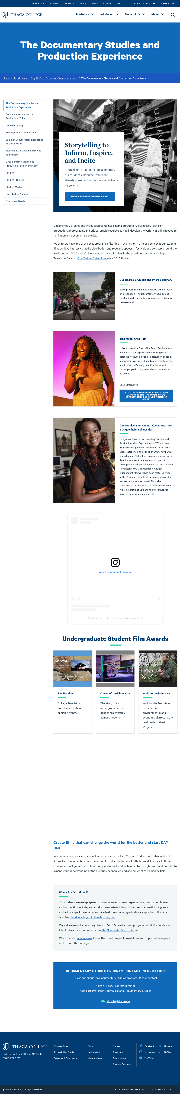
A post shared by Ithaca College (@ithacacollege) (115, 618)
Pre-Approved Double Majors (22, 132)
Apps (95, 3)
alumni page (84, 938)
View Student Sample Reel (89, 196)
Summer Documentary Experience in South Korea (24, 141)
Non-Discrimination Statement (133, 1089)
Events (69, 3)
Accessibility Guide (64, 1052)
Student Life (132, 14)
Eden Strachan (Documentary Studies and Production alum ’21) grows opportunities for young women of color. (146, 395)
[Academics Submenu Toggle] (93, 14)
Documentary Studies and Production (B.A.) (20, 116)
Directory (118, 1052)
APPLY (165, 3)
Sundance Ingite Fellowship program (92, 917)
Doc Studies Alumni (17, 194)
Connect (109, 3)
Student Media (14, 187)
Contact (117, 1046)
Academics (82, 14)
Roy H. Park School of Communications (54, 78)
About (155, 14)
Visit (90, 1046)
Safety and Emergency (65, 1058)
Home (6, 78)
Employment (119, 1058)
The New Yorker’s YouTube (117, 930)
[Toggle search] (172, 14)
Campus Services (122, 1064)
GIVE (137, 3)
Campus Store (61, 1046)
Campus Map (95, 1058)
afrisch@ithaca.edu (118, 1001)
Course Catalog (14, 125)
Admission (106, 14)
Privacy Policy (163, 1089)
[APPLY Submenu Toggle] (173, 3)
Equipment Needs (15, 201)
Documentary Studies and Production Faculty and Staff (22, 163)
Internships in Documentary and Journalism (23, 152)
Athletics (38, 3)
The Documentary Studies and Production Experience (22, 105)
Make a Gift (94, 1052)
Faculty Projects (15, 179)
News (82, 3)
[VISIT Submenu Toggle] (154, 3)
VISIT (146, 3)
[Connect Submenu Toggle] (119, 3)
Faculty (10, 172)
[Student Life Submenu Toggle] (144, 14)
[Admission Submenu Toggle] (117, 14)
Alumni (54, 3)
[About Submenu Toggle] (163, 14)
